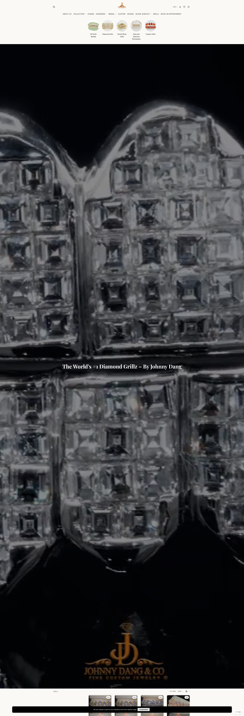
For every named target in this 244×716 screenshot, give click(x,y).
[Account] (180, 7)
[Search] (54, 7)
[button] (180, 691)
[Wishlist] (184, 7)
